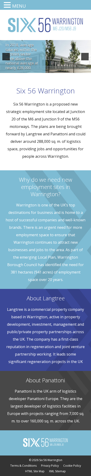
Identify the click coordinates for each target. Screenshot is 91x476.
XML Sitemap (57, 471)
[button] (6, 56)
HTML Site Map (35, 471)
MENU (19, 6)
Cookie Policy (72, 466)
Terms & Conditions (23, 466)
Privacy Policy (50, 466)
